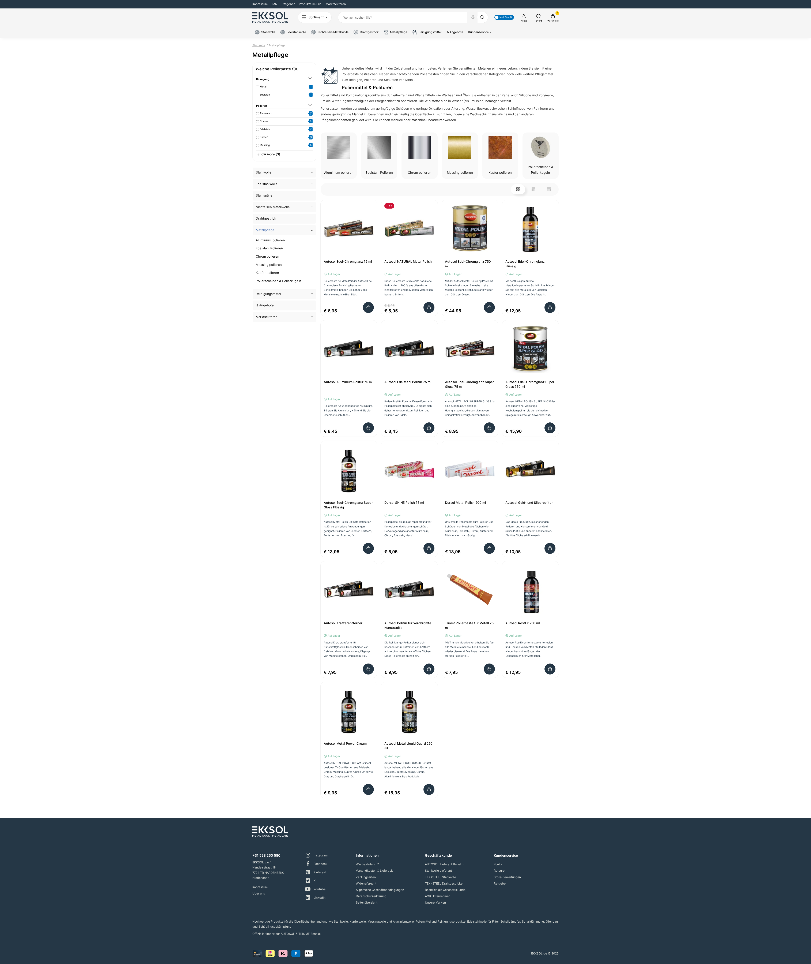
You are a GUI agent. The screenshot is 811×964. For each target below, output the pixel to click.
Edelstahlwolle (267, 184)
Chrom (264, 121)
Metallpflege (265, 230)
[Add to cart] (368, 307)
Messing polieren (269, 265)
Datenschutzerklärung (371, 896)
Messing (265, 145)
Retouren (500, 870)
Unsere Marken (435, 902)
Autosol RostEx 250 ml (522, 623)
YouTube (319, 889)
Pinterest (320, 872)
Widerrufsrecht (366, 883)
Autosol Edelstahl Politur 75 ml (407, 382)
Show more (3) (268, 154)
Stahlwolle (263, 172)
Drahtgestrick (266, 218)
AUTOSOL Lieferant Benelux (444, 864)
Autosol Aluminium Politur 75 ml (348, 382)
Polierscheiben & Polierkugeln (278, 281)
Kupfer (264, 137)
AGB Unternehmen (437, 896)
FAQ (275, 4)
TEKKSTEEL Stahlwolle (440, 877)
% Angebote (265, 305)
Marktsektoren (336, 4)
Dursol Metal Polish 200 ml (465, 503)
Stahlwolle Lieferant (438, 870)
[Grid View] (518, 189)
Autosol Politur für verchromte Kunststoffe (407, 625)
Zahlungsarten (366, 877)
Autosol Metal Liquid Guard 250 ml (408, 745)
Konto (498, 864)
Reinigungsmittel (268, 294)
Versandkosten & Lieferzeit (374, 870)
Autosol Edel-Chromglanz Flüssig (524, 263)
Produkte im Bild (310, 4)
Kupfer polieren (267, 273)
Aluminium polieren (270, 240)
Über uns (258, 893)
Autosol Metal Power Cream (345, 743)
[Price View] (549, 189)
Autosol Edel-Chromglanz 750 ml (468, 263)
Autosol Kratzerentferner (343, 623)
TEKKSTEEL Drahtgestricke (444, 883)
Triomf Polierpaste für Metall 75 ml (469, 625)
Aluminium (266, 113)
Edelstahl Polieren (269, 248)
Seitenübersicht (366, 902)
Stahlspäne (264, 195)
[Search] (473, 17)
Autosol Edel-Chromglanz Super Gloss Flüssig (348, 505)
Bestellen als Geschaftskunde (445, 890)
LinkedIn (319, 897)
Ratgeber (288, 4)
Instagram (321, 855)
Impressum (260, 4)
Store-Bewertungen (507, 877)
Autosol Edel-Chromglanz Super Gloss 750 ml (529, 384)
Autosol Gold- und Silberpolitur (529, 503)
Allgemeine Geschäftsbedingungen (380, 890)
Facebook (320, 864)
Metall (263, 86)
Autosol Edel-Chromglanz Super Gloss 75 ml (469, 384)
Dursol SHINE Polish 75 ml (404, 503)
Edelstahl (265, 94)
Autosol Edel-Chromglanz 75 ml (348, 261)
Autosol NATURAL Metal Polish (408, 261)
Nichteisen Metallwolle (273, 207)
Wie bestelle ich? (367, 864)
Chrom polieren (267, 256)
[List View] (533, 189)
